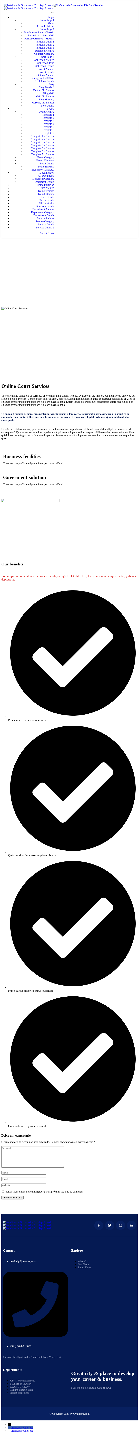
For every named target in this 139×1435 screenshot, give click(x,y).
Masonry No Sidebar (43, 102)
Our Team (83, 1264)
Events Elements (45, 160)
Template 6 (48, 130)
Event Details (47, 163)
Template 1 (48, 114)
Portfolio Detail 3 (45, 47)
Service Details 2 (45, 227)
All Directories (46, 203)
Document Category (43, 178)
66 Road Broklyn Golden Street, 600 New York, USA (32, 1357)
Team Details (47, 197)
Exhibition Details (44, 81)
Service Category (45, 221)
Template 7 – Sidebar (42, 154)
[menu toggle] (52, 12)
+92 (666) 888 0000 (20, 1346)
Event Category (45, 157)
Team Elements (46, 190)
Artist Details (47, 72)
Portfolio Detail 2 (45, 44)
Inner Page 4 (47, 56)
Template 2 (48, 117)
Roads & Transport (20, 1386)
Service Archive (45, 218)
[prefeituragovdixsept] (9, 1427)
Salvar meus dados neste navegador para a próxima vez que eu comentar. (44, 1191)
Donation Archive (44, 50)
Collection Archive (44, 59)
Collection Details (44, 66)
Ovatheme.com (81, 1413)
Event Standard (46, 166)
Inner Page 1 (47, 20)
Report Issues (47, 233)
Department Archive (43, 209)
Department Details (43, 215)
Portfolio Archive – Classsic (39, 32)
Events (50, 108)
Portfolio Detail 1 (45, 41)
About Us (83, 1261)
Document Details (44, 181)
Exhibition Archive (44, 75)
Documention (46, 172)
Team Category (46, 194)
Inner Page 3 (47, 29)
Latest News (84, 1267)
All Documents (46, 175)
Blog (51, 84)
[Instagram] (120, 1225)
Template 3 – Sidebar (42, 142)
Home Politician (45, 184)
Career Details (46, 200)
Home (69, 257)
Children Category (44, 53)
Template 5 (48, 126)
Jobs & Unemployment (22, 1380)
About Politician (45, 26)
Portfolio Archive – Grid (41, 35)
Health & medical (19, 1392)
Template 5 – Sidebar (42, 148)
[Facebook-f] (98, 1225)
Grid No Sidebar (45, 96)
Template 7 (48, 133)
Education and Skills (69, 263)
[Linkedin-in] (131, 1225)
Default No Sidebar (43, 90)
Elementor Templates (43, 169)
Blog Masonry (46, 99)
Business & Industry (21, 1383)
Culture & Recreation (21, 1389)
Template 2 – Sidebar (42, 139)
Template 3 (48, 120)
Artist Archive (46, 69)
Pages (51, 17)
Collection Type (45, 62)
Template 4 (48, 123)
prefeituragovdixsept (22, 1427)
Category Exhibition (43, 78)
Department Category (42, 212)
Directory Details (45, 206)
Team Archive (46, 187)
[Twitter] (109, 1225)
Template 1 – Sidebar (42, 136)
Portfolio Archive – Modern (39, 38)
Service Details (46, 224)
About (50, 23)
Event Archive (46, 111)
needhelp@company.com (23, 1261)
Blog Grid (48, 93)
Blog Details (47, 105)
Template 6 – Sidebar (42, 151)
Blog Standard (46, 87)
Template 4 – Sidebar (42, 145)
